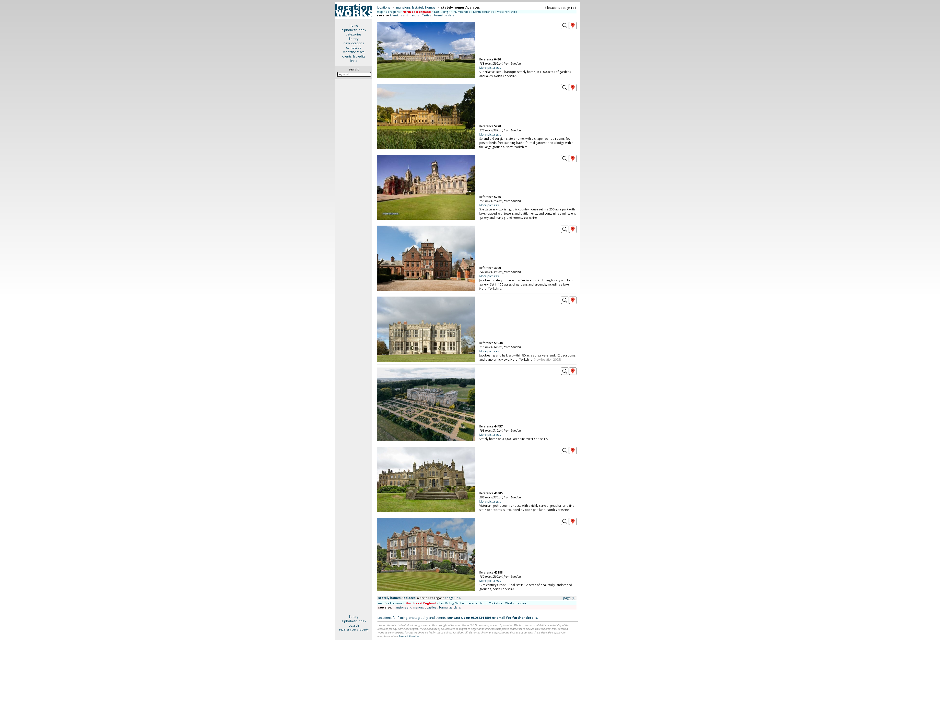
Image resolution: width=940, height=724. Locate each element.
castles (431, 607)
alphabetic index (353, 30)
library (354, 38)
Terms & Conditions (410, 636)
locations (383, 7)
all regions (393, 11)
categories (354, 34)
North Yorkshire (483, 11)
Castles (426, 15)
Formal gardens (444, 15)
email (500, 617)
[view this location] (564, 28)
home (354, 25)
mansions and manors (408, 607)
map (380, 11)
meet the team (353, 52)
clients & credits (353, 56)
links (353, 60)
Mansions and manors (404, 15)
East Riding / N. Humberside (452, 11)
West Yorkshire (507, 11)
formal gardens (450, 607)
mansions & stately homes (415, 7)
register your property (354, 629)
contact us (353, 47)
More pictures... (490, 68)
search (354, 625)
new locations (353, 43)
